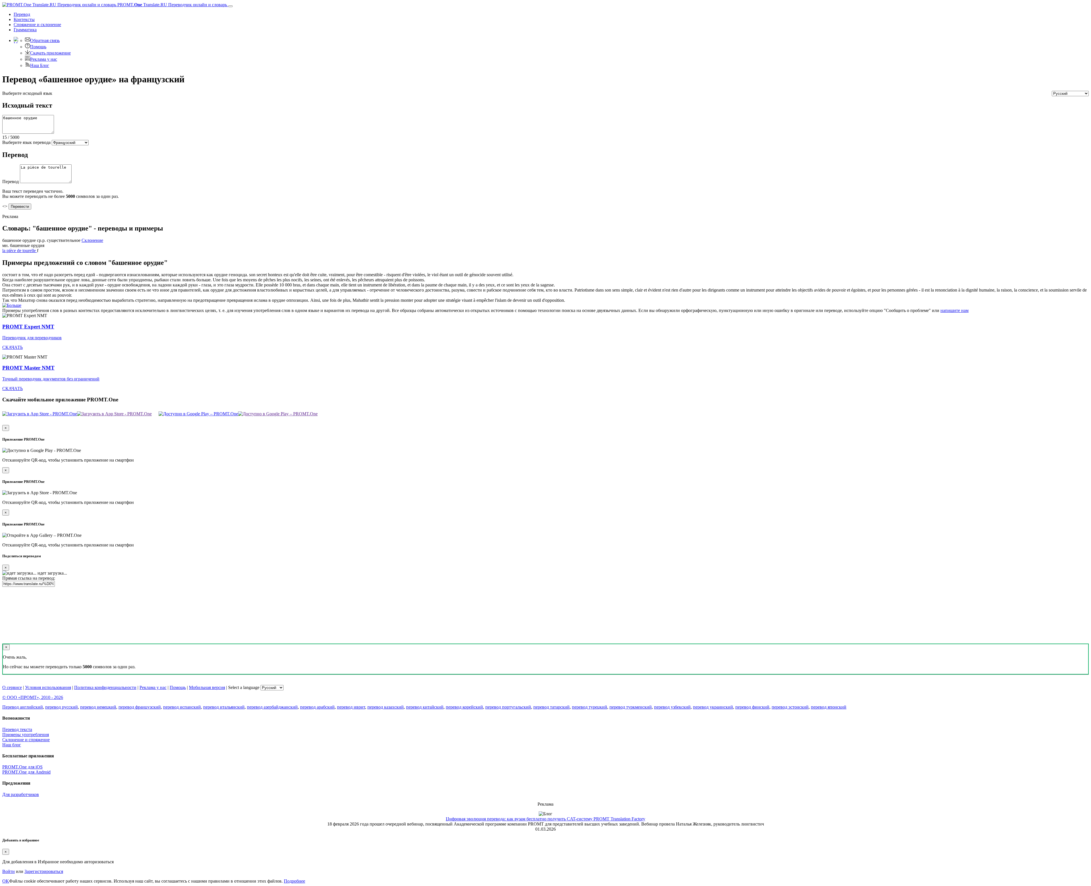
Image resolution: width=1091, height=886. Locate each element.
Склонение (92, 240)
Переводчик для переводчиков (32, 337)
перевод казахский (385, 707)
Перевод (22, 14)
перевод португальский (508, 707)
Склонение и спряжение (26, 739)
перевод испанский (182, 707)
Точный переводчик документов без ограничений (50, 378)
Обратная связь (45, 40)
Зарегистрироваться (43, 871)
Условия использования (48, 687)
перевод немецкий (98, 707)
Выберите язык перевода (26, 142)
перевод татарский (551, 707)
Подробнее (294, 881)
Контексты (24, 19)
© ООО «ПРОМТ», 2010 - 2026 (32, 697)
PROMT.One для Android (26, 772)
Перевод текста (17, 729)
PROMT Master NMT (28, 368)
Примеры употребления (25, 734)
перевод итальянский (224, 707)
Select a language (243, 687)
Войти (8, 871)
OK (5, 881)
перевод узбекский (672, 707)
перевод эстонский (790, 707)
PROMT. (171, 4)
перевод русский (61, 707)
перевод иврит (351, 707)
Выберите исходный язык (27, 93)
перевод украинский (713, 707)
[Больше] (11, 305)
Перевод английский (22, 707)
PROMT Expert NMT (28, 327)
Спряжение (37, 24)
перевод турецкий (589, 707)
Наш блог (11, 744)
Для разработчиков (20, 794)
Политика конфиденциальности (105, 687)
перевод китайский (425, 707)
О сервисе (12, 687)
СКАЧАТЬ (12, 347)
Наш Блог (39, 65)
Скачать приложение (50, 53)
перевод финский (752, 707)
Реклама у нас (43, 59)
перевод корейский (464, 707)
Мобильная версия (207, 687)
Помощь (38, 46)
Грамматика (25, 29)
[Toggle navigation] (230, 6)
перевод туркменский (630, 707)
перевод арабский (317, 707)
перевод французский (139, 707)
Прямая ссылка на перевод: (28, 578)
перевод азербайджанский (272, 707)
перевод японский (828, 707)
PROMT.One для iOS (22, 766)
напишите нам (954, 310)
